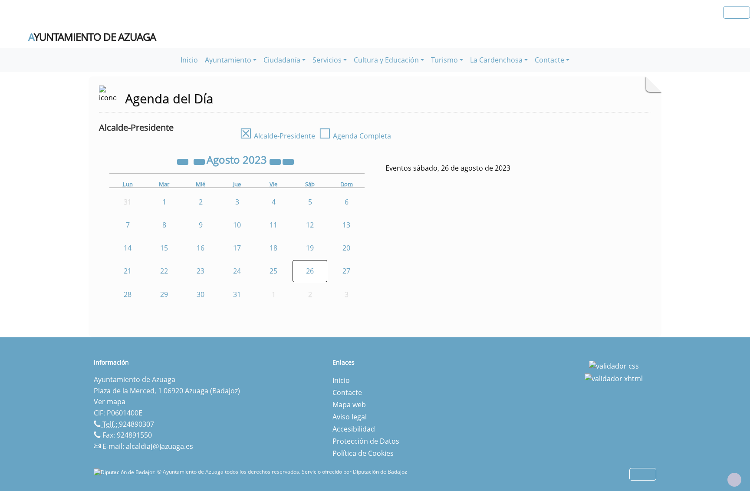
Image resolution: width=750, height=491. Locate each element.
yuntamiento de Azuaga (92, 37)
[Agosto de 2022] (183, 161)
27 (346, 271)
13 (346, 225)
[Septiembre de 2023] (288, 161)
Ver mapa (109, 401)
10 (237, 225)
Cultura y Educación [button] (386, 60)
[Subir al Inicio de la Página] (734, 480)
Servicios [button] (327, 60)
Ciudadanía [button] (281, 60)
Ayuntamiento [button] (228, 60)
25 (273, 271)
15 (164, 248)
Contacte (347, 392)
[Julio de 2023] (200, 161)
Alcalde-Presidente (277, 136)
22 (164, 271)
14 (128, 248)
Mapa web (349, 404)
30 (200, 294)
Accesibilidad (353, 429)
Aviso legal (349, 417)
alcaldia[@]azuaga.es (159, 446)
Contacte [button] (549, 60)
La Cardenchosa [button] (496, 60)
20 (346, 248)
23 (200, 271)
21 (128, 271)
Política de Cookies (363, 453)
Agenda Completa (355, 136)
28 (128, 294)
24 (237, 271)
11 (273, 225)
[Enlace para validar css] (614, 365)
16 (200, 248)
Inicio (189, 60)
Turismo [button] (444, 60)
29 (164, 294)
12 (310, 225)
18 (273, 248)
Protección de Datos (365, 441)
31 (237, 294)
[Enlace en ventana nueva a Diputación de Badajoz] (125, 471)
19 (310, 248)
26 (310, 271)
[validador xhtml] (614, 378)
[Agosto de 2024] (276, 161)
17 (237, 248)
